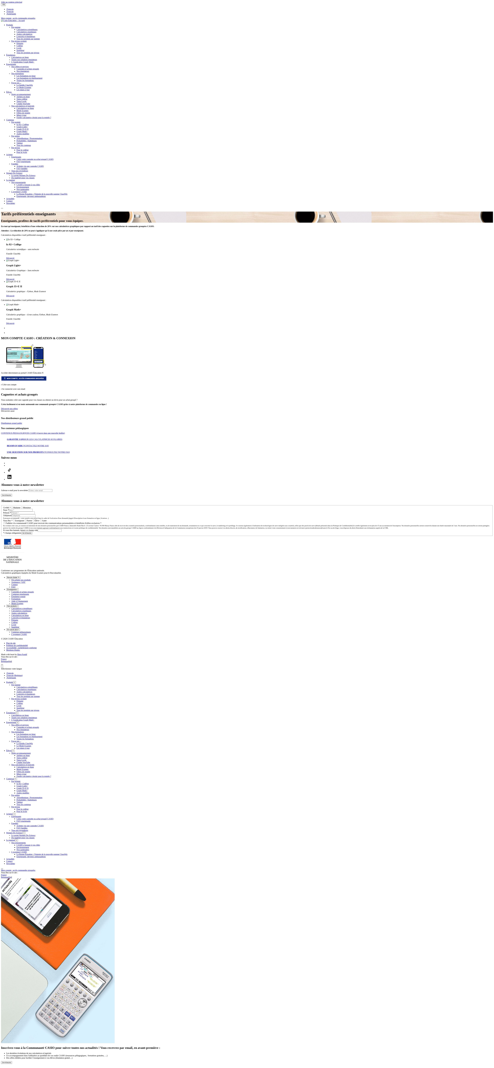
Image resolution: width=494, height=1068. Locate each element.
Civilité (7, 508)
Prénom (7, 513)
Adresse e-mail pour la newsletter (14, 490)
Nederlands (11, 14)
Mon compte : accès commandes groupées (18, 18)
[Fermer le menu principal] (2, 208)
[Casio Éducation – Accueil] (13, 20)
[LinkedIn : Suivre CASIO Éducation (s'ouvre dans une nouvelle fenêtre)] (9, 479)
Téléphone (7, 515)
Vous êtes (7, 521)
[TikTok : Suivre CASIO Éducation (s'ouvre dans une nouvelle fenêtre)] (9, 472)
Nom (6, 510)
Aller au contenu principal (11, 2)
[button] (9, 25)
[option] (249, 9)
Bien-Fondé (22, 654)
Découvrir (10, 258)
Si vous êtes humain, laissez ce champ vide (20, 530)
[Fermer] (2, 664)
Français (10, 9)
